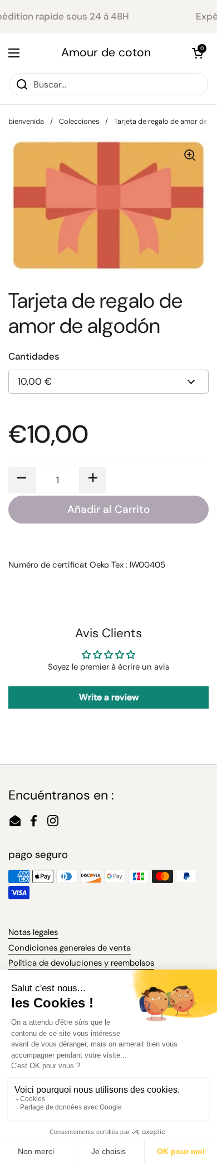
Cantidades (34, 356)
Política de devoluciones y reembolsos (81, 962)
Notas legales (33, 932)
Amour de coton (106, 53)
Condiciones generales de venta (69, 947)
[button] (197, 53)
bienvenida (26, 121)
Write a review (109, 697)
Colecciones (79, 121)
